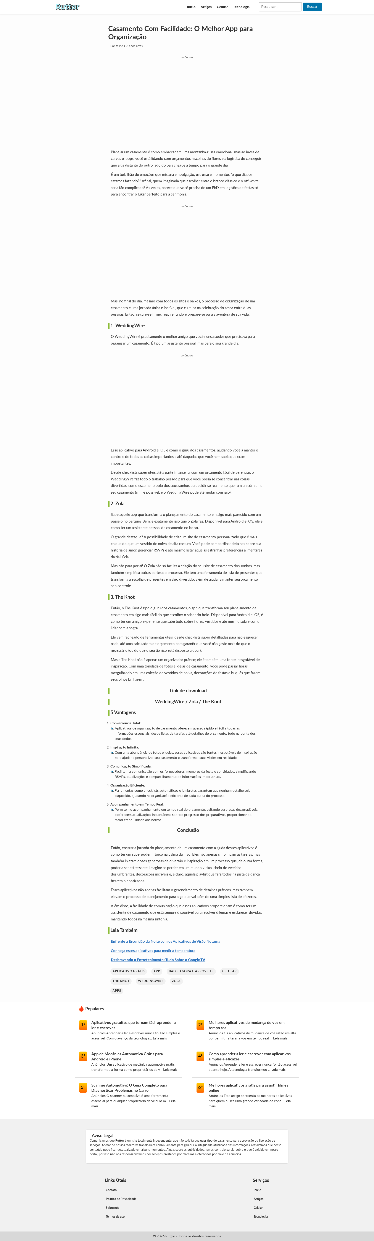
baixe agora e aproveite (191, 971)
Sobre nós (112, 1207)
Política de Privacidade (121, 1199)
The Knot (211, 701)
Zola (193, 701)
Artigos (206, 7)
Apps (117, 990)
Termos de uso (115, 1216)
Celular (222, 7)
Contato (111, 1190)
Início (191, 7)
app (156, 971)
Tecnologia (241, 7)
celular (229, 971)
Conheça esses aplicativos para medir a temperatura (153, 951)
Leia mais (160, 1038)
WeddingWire (169, 701)
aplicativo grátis (129, 971)
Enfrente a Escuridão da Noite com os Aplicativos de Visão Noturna (165, 941)
